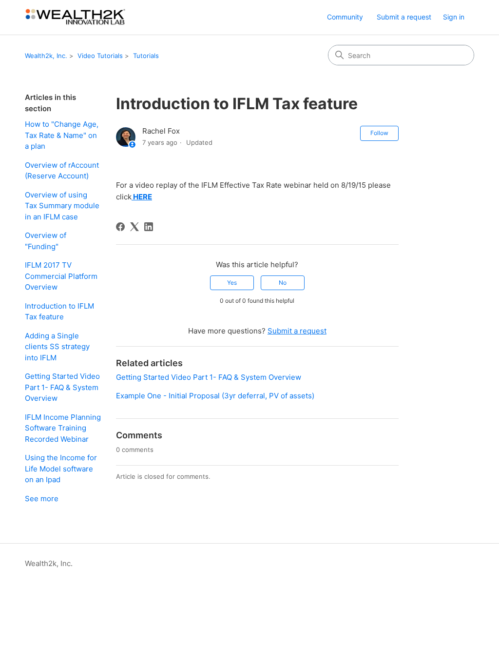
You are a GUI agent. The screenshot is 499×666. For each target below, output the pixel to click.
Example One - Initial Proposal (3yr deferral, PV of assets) (215, 395)
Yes (232, 282)
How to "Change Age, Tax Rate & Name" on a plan (61, 135)
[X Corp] (134, 226)
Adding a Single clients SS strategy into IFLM (57, 346)
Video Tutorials (100, 55)
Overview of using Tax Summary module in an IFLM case (62, 205)
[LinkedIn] (148, 226)
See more (41, 498)
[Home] (76, 17)
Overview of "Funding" (45, 241)
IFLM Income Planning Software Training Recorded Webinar (63, 428)
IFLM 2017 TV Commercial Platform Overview (61, 276)
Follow (379, 133)
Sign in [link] (453, 17)
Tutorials (146, 55)
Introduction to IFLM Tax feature (59, 311)
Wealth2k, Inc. (46, 55)
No (283, 282)
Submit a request (404, 17)
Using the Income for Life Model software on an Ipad (61, 468)
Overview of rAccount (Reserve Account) (62, 170)
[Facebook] (120, 226)
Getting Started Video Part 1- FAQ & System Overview (62, 387)
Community (345, 17)
